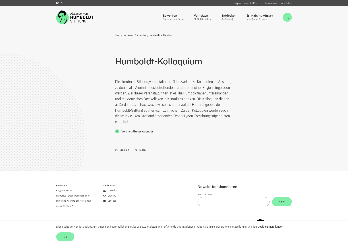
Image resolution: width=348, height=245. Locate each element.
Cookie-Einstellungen (270, 226)
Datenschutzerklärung (234, 226)
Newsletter (286, 3)
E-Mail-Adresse (205, 194)
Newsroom (271, 3)
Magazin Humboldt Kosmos (247, 3)
